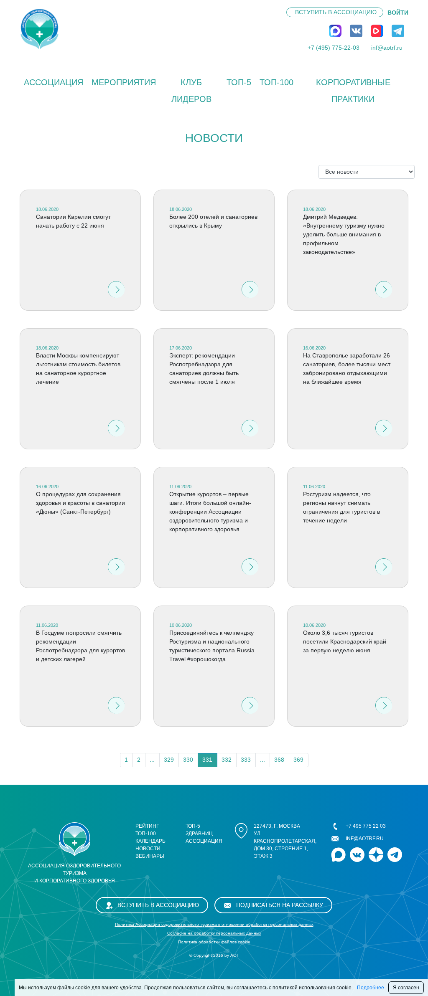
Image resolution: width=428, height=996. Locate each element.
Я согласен (406, 988)
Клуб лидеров (191, 91)
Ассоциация (53, 82)
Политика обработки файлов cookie (214, 942)
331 (207, 759)
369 (298, 759)
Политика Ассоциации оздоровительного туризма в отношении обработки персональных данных (214, 924)
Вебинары (149, 856)
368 (279, 759)
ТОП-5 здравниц (199, 829)
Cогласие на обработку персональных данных (214, 933)
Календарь (150, 841)
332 (227, 759)
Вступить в (336, 12)
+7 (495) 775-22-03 (333, 47)
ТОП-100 (276, 82)
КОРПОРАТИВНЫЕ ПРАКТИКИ (353, 91)
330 (188, 759)
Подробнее (370, 988)
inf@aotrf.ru (387, 47)
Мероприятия (124, 82)
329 (169, 759)
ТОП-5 (239, 82)
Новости (147, 849)
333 (246, 759)
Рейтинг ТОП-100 (147, 829)
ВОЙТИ (397, 12)
